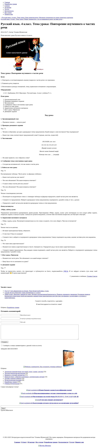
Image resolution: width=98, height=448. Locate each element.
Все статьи (39, 442)
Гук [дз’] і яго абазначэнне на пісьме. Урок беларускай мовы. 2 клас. (27, 291)
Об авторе (31, 442)
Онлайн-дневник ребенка (13, 378)
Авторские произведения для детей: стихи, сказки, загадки (24, 371)
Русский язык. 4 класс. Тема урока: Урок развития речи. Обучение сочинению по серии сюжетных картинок (37, 17)
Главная (17, 442)
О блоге (23, 442)
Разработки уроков (13, 307)
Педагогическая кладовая (13, 380)
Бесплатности (63, 442)
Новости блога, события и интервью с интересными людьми (24, 377)
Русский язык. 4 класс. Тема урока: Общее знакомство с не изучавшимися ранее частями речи (31, 19)
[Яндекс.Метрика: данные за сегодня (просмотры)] (44, 445)
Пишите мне (79, 442)
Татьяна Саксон (92, 276)
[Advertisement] (23, 281)
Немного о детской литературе (15, 375)
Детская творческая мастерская (15, 373)
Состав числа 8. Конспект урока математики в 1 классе (23, 292)
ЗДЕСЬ (65, 271)
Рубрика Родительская (12, 383)
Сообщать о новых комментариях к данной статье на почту (22, 345)
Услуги (71, 442)
